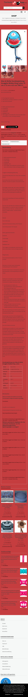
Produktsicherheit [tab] (15, 141)
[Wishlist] (13, 3)
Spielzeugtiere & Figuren (6, 134)
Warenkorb (4, 628)
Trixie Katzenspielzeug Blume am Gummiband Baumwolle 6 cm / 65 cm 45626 (21, 536)
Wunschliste (4, 631)
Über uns (4, 641)
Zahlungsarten (5, 661)
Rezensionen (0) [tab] (5, 144)
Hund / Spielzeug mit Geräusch (10, 136)
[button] (25, 31)
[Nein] (26, 690)
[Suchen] (23, 8)
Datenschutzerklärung (6, 651)
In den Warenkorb (11, 127)
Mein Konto (4, 626)
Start (3, 18)
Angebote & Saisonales (10, 18)
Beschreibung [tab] (5, 141)
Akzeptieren (7, 694)
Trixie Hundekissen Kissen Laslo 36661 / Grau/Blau (7, 506)
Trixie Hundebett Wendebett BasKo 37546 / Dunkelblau (7, 536)
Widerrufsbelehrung (6, 666)
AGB (3, 646)
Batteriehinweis (5, 649)
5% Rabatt (17, 18)
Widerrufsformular (6, 669)
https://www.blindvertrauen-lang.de (10, 413)
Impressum (4, 643)
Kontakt (4, 623)
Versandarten (5, 401)
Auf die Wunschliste (5, 129)
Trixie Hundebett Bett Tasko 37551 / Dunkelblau (20, 506)
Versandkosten (12, 90)
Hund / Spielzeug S (20, 136)
